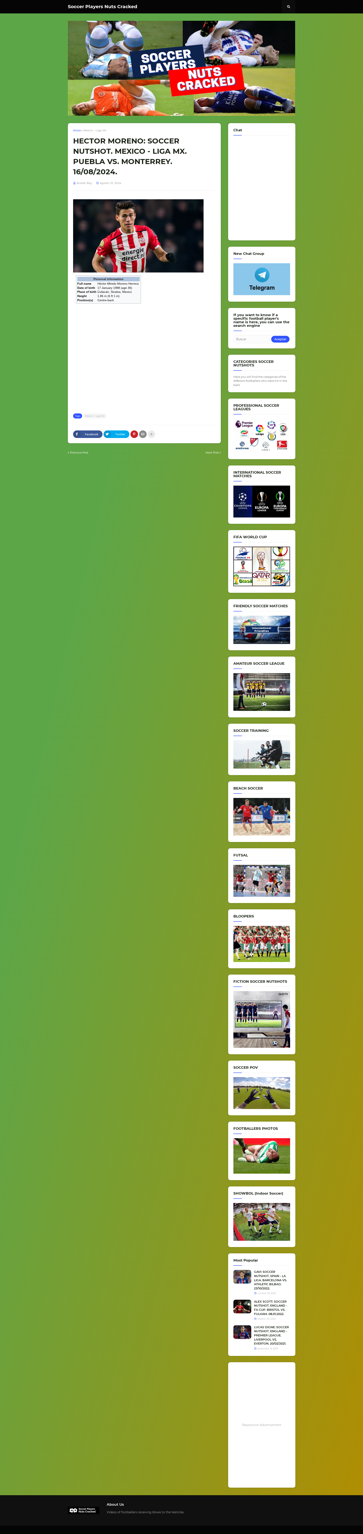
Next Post (212, 452)
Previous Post (79, 452)
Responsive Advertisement (261, 1425)
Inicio (77, 130)
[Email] (143, 434)
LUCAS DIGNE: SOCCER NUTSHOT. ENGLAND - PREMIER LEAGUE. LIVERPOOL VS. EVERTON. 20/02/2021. (271, 1335)
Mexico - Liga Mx (95, 130)
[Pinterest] (134, 434)
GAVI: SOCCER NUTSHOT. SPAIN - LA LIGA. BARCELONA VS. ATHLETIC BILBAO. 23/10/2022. (270, 1280)
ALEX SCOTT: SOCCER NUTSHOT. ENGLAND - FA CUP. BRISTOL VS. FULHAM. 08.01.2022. (270, 1308)
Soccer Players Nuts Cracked (102, 6)
